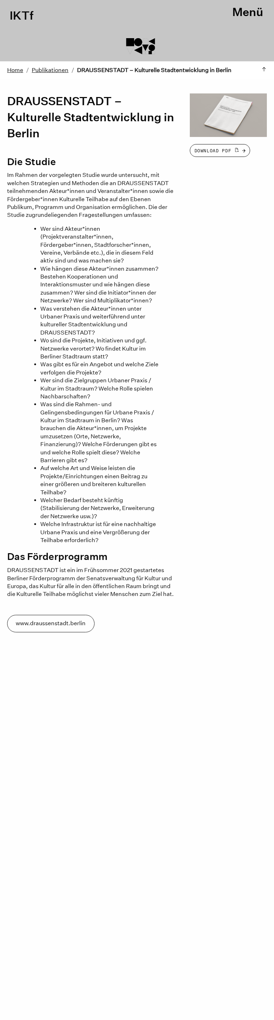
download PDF (214, 151)
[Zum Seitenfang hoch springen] (264, 70)
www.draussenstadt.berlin (51, 623)
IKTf (22, 16)
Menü (247, 12)
